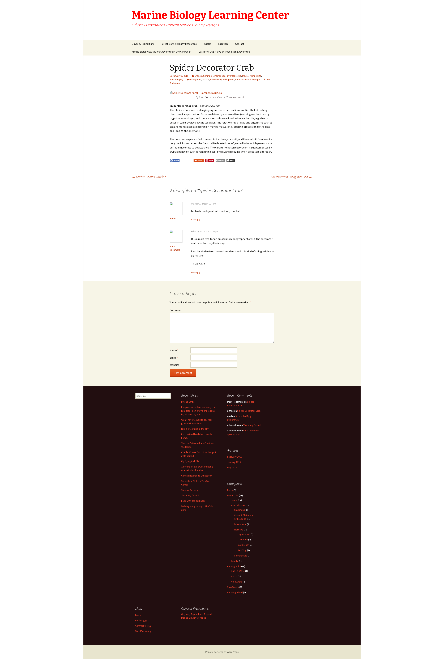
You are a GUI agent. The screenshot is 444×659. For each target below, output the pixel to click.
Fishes (234, 499)
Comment (176, 310)
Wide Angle (236, 581)
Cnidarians (239, 509)
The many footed (190, 495)
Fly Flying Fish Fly (190, 461)
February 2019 (234, 456)
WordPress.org (143, 631)
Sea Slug (242, 550)
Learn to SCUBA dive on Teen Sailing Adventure (224, 51)
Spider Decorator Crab (249, 410)
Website (174, 365)
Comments (143, 625)
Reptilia (234, 561)
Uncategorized (235, 592)
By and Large (188, 401)
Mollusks (238, 529)
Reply (197, 219)
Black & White (238, 570)
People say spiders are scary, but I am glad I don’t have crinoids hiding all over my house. (198, 411)
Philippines (228, 79)
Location (223, 43)
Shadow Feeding (190, 490)
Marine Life (255, 75)
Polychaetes (240, 555)
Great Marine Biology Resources (179, 43)
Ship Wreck (233, 587)
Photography (176, 79)
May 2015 (232, 467)
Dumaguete (195, 79)
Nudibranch (243, 544)
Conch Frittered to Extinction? (196, 475)
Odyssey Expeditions (143, 43)
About (207, 43)
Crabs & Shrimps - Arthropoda (210, 75)
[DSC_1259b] (196, 92)
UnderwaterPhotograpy (247, 79)
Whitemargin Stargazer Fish (291, 177)
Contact (239, 43)
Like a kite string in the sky (195, 428)
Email (174, 357)
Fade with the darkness (193, 500)
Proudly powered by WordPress (222, 651)
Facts (230, 490)
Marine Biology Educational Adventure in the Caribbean (161, 51)
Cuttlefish (243, 539)
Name (174, 350)
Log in (138, 615)
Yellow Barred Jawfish (149, 177)
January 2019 (234, 462)
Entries (141, 620)
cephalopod (244, 534)
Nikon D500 (215, 79)
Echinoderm (240, 524)
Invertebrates (234, 75)
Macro (245, 75)
